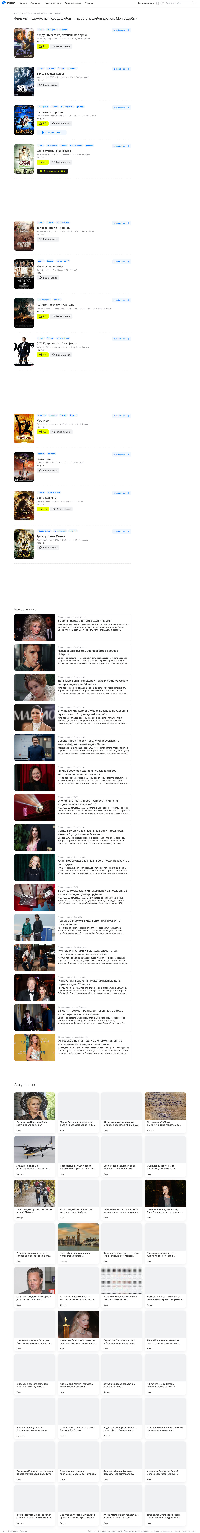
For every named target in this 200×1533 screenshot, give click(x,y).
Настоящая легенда (50, 266)
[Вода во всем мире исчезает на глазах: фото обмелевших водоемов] (121, 1418)
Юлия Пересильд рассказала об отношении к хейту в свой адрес (93, 862)
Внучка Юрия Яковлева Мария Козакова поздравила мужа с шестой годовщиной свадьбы (93, 712)
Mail (4, 1531)
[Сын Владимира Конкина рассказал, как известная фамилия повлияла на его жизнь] (165, 1156)
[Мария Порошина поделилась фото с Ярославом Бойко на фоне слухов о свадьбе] (78, 1112)
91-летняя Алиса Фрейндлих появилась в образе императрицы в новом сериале (90, 1012)
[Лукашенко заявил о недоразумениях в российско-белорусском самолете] (34, 1156)
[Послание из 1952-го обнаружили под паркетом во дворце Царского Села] (165, 1112)
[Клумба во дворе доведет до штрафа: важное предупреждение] (121, 1374)
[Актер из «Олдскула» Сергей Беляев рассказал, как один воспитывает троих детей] (165, 1461)
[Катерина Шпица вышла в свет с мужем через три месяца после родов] (121, 1200)
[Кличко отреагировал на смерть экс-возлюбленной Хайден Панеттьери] (121, 1243)
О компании (13, 1531)
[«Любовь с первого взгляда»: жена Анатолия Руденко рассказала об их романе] (34, 1374)
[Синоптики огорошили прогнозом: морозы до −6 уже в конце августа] (78, 1461)
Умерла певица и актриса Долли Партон (85, 620)
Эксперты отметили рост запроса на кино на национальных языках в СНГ (88, 802)
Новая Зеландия (105, 308)
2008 (62, 116)
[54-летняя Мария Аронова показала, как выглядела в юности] (121, 1461)
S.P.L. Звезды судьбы (51, 73)
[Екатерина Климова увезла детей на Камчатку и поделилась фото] (34, 1461)
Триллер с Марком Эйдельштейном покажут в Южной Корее (89, 922)
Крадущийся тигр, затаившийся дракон (63, 35)
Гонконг (80, 38)
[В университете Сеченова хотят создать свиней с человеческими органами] (34, 1505)
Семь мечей (45, 459)
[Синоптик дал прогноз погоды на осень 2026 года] (34, 1200)
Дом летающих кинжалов (54, 150)
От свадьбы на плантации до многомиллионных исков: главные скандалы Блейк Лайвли (90, 1042)
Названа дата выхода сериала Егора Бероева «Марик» (88, 652)
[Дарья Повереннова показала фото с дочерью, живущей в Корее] (165, 1331)
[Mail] (4, 3)
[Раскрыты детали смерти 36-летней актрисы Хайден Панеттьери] (78, 1200)
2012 (47, 347)
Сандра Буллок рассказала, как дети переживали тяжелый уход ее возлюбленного (91, 832)
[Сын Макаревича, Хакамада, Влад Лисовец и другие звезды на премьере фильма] (165, 1200)
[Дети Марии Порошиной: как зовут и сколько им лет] (34, 1112)
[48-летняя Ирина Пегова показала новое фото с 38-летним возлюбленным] (165, 1374)
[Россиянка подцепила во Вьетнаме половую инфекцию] (34, 1418)
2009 (57, 231)
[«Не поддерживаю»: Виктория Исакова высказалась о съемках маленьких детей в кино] (34, 1331)
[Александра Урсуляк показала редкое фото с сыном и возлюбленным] (78, 1374)
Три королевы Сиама (51, 536)
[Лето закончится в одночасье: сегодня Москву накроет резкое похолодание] (165, 1287)
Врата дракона (46, 497)
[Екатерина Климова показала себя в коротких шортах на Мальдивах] (121, 1331)
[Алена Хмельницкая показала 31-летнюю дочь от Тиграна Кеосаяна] (121, 1505)
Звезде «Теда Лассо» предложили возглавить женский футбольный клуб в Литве (88, 742)
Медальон (43, 420)
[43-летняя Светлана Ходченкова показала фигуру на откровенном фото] (78, 1331)
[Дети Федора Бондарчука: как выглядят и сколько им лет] (121, 1156)
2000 (55, 38)
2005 (52, 77)
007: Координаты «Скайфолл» (57, 343)
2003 (53, 424)
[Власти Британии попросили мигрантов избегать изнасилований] (78, 1243)
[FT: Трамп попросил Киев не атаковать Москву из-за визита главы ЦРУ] (78, 1287)
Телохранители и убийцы (53, 227)
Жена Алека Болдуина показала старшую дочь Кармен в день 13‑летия (89, 982)
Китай (87, 38)
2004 (54, 154)
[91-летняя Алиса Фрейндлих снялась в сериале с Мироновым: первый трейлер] (121, 1112)
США (74, 38)
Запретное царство (50, 112)
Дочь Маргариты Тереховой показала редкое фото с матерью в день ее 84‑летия (93, 682)
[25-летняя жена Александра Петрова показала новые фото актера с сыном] (34, 1243)
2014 (70, 308)
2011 (55, 501)
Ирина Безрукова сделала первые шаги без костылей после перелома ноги (87, 772)
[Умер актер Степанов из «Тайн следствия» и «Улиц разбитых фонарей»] (165, 1505)
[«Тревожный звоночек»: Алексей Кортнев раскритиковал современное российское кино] (165, 1418)
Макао (86, 77)
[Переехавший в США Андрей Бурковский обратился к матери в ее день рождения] (78, 1156)
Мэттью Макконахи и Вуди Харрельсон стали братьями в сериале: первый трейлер (88, 952)
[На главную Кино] (10, 3)
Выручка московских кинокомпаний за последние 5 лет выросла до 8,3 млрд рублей (92, 892)
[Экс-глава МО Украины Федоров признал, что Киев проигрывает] (78, 1505)
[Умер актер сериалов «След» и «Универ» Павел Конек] (121, 1287)
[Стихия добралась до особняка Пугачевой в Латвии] (78, 1418)
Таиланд (84, 540)
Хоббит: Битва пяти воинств (55, 305)
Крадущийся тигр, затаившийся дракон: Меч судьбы (37, 13)
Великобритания (83, 347)
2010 (48, 270)
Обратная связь (188, 1531)
